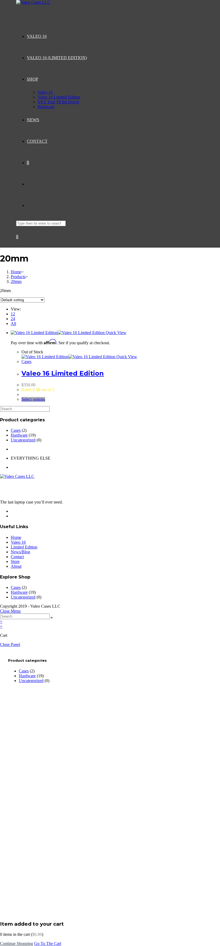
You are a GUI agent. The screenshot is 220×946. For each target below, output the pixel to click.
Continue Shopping (16, 943)
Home (16, 537)
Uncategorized (23, 440)
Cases (26, 361)
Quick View (115, 332)
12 (13, 314)
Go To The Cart (47, 943)
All (13, 323)
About (16, 566)
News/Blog (20, 552)
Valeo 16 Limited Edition (62, 373)
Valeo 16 (18, 542)
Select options (33, 399)
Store (15, 561)
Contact (17, 556)
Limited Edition (24, 547)
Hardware (19, 435)
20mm (16, 281)
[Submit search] (51, 617)
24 (13, 318)
